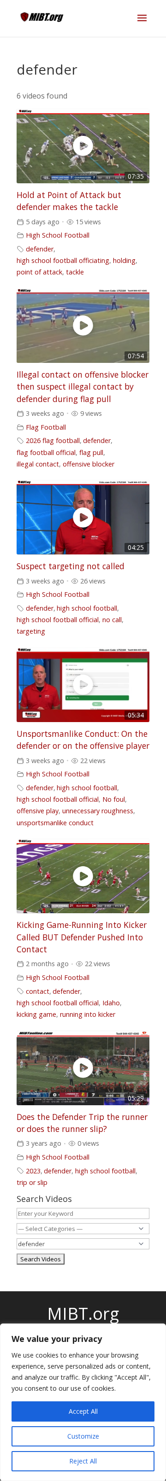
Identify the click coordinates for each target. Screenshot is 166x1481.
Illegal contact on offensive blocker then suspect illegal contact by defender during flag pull (82, 386)
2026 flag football (53, 440)
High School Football (57, 235)
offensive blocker (88, 464)
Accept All (83, 1411)
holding (124, 260)
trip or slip (32, 1182)
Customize (83, 1436)
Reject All (83, 1461)
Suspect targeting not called (71, 565)
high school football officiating (63, 260)
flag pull (91, 452)
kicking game (36, 1014)
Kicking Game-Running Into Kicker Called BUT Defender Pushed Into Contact (82, 937)
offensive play (38, 810)
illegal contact (38, 464)
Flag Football (46, 427)
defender (39, 249)
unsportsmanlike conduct (55, 822)
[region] (83, 1402)
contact (37, 991)
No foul (113, 799)
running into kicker (87, 1014)
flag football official (46, 452)
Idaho (111, 1002)
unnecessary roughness (97, 810)
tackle (75, 272)
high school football (87, 608)
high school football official (58, 619)
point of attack (39, 272)
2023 (33, 1170)
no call (112, 619)
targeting (31, 631)
